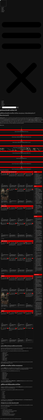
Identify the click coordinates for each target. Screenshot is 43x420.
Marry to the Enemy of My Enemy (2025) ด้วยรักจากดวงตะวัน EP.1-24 (38, 269)
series (37, 188)
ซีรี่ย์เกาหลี (3, 10)
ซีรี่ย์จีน (3, 8)
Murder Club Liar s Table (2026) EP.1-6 (38, 248)
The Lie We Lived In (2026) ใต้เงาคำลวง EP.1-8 (38, 256)
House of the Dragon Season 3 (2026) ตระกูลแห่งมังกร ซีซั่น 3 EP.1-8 (38, 235)
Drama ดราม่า (37, 179)
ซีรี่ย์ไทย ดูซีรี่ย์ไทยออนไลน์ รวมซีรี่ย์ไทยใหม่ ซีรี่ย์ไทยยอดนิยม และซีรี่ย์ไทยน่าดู (38, 207)
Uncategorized (37, 210)
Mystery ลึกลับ (37, 183)
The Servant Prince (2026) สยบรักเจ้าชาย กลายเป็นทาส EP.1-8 (38, 245)
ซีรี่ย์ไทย (3, 9)
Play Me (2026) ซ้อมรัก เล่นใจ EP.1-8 (38, 238)
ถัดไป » (5, 204)
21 (3, 204)
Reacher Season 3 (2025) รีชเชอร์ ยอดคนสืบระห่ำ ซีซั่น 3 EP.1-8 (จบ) (38, 227)
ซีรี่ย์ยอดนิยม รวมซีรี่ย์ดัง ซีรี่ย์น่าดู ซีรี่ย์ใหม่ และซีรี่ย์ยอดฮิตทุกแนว (38, 203)
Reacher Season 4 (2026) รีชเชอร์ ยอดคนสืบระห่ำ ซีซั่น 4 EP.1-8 (38, 231)
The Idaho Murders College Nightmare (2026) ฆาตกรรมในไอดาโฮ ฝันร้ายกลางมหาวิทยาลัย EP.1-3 (38, 260)
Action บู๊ (37, 173)
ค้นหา (17, 107)
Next (7, 170)
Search (1, 107)
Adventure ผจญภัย (38, 175)
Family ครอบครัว (38, 180)
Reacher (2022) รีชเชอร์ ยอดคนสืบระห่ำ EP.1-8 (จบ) (38, 219)
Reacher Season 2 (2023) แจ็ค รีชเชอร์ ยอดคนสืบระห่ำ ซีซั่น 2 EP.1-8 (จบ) (38, 223)
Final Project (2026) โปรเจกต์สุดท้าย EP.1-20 (38, 250)
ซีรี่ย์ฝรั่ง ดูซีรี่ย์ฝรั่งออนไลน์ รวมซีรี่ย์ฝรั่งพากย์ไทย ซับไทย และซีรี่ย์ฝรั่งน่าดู (38, 191)
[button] (21, 56)
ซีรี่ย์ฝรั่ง (3, 11)
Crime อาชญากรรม (38, 177)
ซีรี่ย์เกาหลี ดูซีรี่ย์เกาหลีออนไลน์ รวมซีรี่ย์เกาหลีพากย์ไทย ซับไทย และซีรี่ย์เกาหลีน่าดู (38, 198)
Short (36, 209)
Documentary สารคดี (38, 178)
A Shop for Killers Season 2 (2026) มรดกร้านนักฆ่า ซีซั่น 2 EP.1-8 (38, 265)
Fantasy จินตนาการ (38, 181)
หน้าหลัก (3, 7)
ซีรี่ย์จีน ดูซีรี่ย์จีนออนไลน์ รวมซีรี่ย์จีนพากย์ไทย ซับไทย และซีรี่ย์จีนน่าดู (38, 194)
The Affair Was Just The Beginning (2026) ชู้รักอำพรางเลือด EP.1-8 (38, 241)
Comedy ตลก (37, 176)
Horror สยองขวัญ (38, 182)
